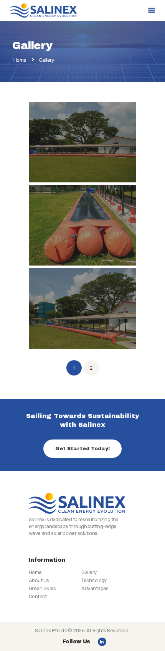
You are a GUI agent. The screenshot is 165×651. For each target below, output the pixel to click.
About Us (39, 580)
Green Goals (42, 588)
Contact (37, 596)
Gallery (88, 572)
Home (19, 60)
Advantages (95, 588)
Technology (94, 580)
